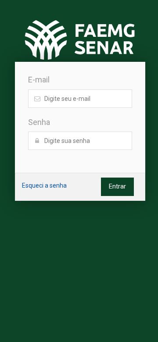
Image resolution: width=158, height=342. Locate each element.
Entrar (117, 186)
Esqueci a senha (44, 185)
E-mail (39, 79)
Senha (39, 122)
